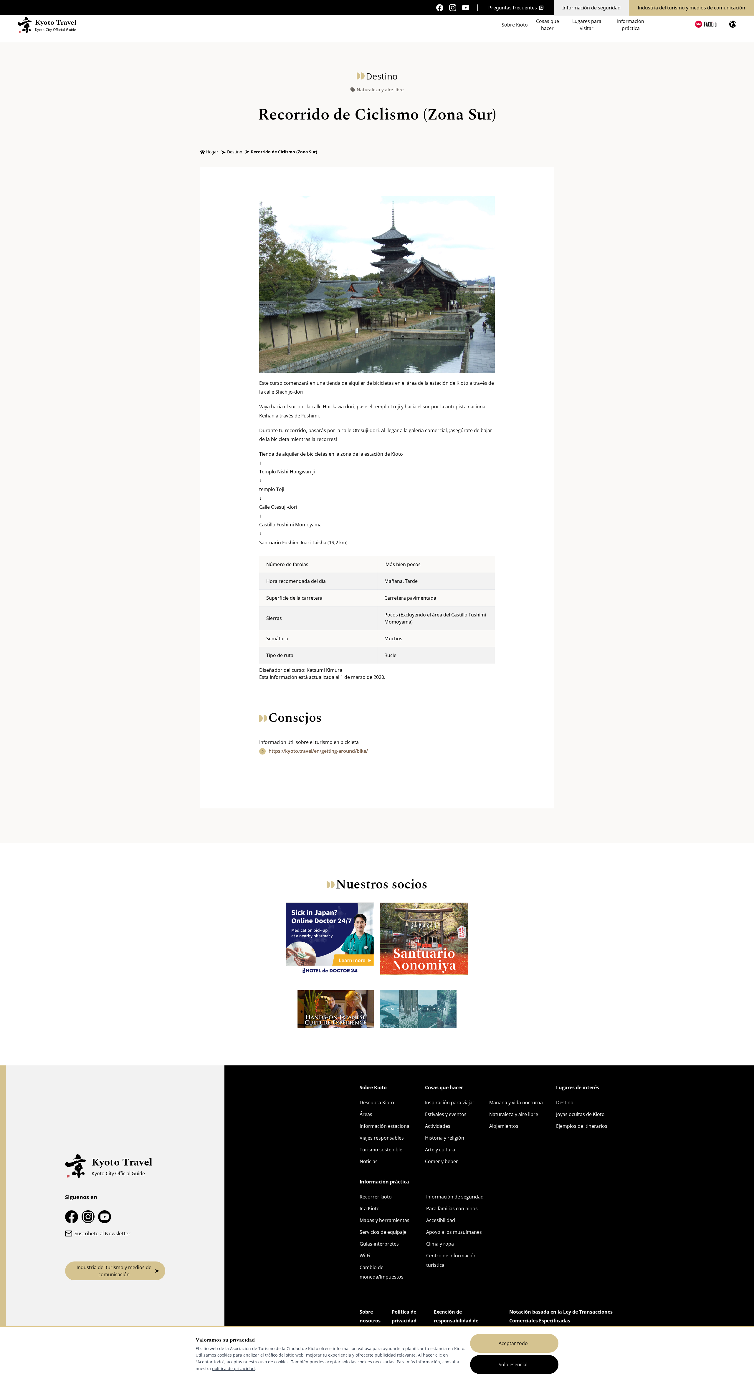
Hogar (212, 152)
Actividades (437, 1126)
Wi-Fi (365, 1255)
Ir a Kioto (370, 1208)
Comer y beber (441, 1161)
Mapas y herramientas (384, 1220)
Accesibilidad (440, 1220)
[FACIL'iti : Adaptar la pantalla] (706, 24)
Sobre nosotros (370, 1316)
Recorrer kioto (376, 1196)
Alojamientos (503, 1126)
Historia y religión (444, 1138)
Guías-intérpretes (379, 1244)
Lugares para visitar (586, 25)
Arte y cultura (440, 1149)
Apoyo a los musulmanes (454, 1232)
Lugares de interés (577, 1087)
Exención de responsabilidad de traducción (456, 1321)
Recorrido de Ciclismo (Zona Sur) (284, 152)
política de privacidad (233, 1368)
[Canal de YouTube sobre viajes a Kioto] (465, 8)
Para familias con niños (452, 1208)
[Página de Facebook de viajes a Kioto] (439, 7)
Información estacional (385, 1126)
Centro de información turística (451, 1260)
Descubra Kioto (377, 1102)
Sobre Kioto (515, 24)
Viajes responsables (382, 1138)
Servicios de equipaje (383, 1232)
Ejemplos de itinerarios (581, 1126)
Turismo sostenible (381, 1149)
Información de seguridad (591, 7)
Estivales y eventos (446, 1114)
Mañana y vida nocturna (516, 1102)
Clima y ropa (440, 1244)
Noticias (369, 1161)
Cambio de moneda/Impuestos (382, 1272)
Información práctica (630, 25)
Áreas (366, 1114)
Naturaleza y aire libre (380, 90)
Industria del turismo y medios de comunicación (691, 7)
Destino (234, 152)
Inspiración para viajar (449, 1102)
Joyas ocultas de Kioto (580, 1114)
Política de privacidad (404, 1316)
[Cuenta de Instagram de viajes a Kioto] (452, 7)
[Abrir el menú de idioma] (732, 24)
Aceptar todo (513, 1343)
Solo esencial (513, 1364)
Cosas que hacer (547, 25)
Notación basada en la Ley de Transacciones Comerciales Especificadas (561, 1316)
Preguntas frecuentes (512, 7)
